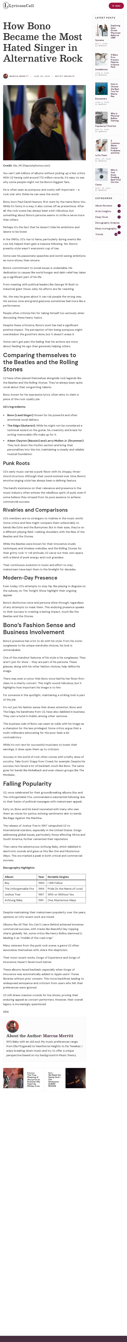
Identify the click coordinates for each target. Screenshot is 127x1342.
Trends (99, 234)
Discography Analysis (107, 222)
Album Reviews (103, 205)
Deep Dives (101, 217)
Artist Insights (65, 76)
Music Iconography (106, 228)
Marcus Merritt (19, 76)
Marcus (103, 46)
